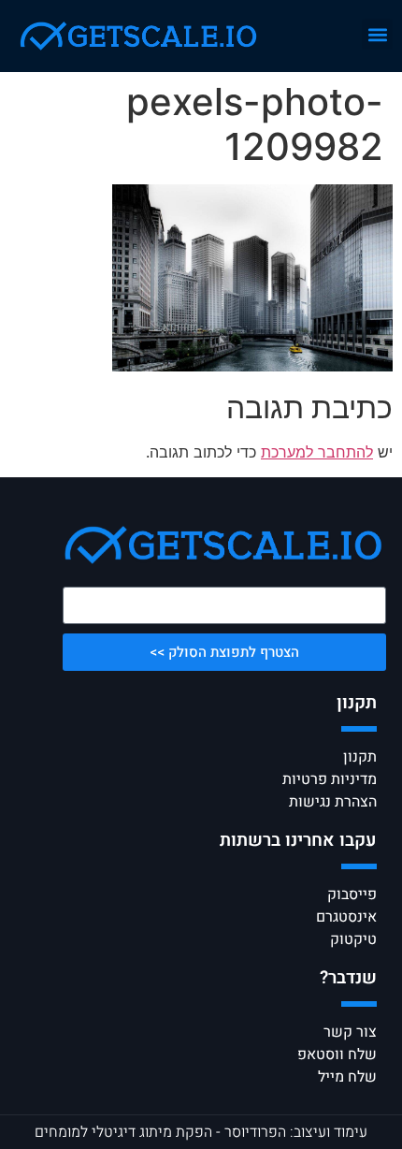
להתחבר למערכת (317, 452)
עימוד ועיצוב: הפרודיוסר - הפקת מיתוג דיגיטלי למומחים (201, 1132)
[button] (377, 34)
